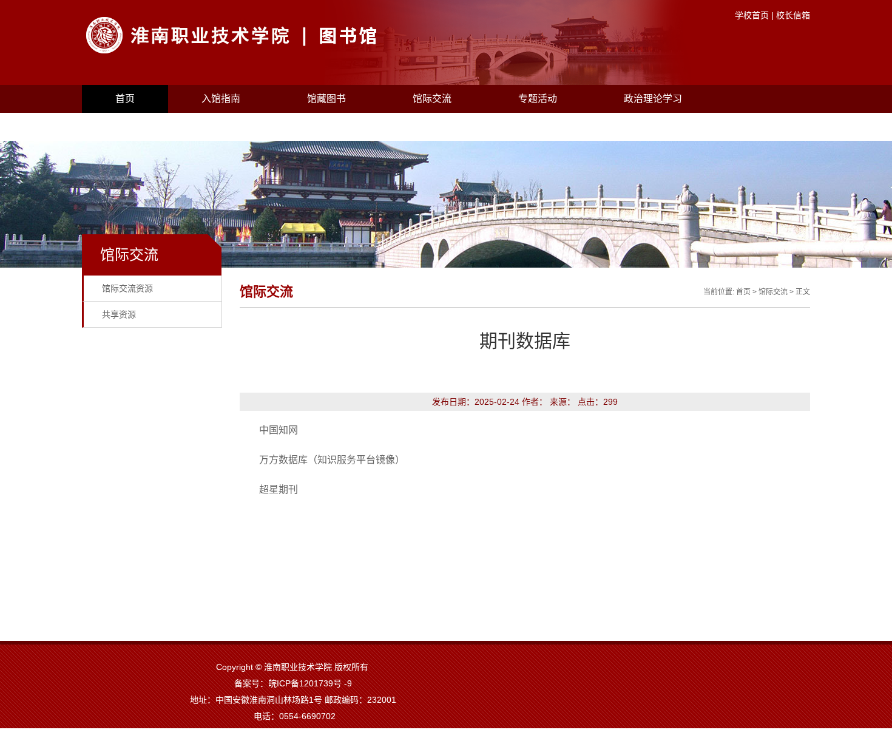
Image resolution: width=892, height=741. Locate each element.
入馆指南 (220, 98)
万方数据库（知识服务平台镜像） (332, 460)
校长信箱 (793, 15)
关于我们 (134, 126)
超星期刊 (278, 489)
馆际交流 (432, 98)
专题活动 (537, 98)
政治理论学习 (653, 98)
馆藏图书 (326, 98)
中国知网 (278, 430)
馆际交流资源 (127, 288)
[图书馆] (279, 51)
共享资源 (119, 314)
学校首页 (752, 15)
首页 (125, 98)
